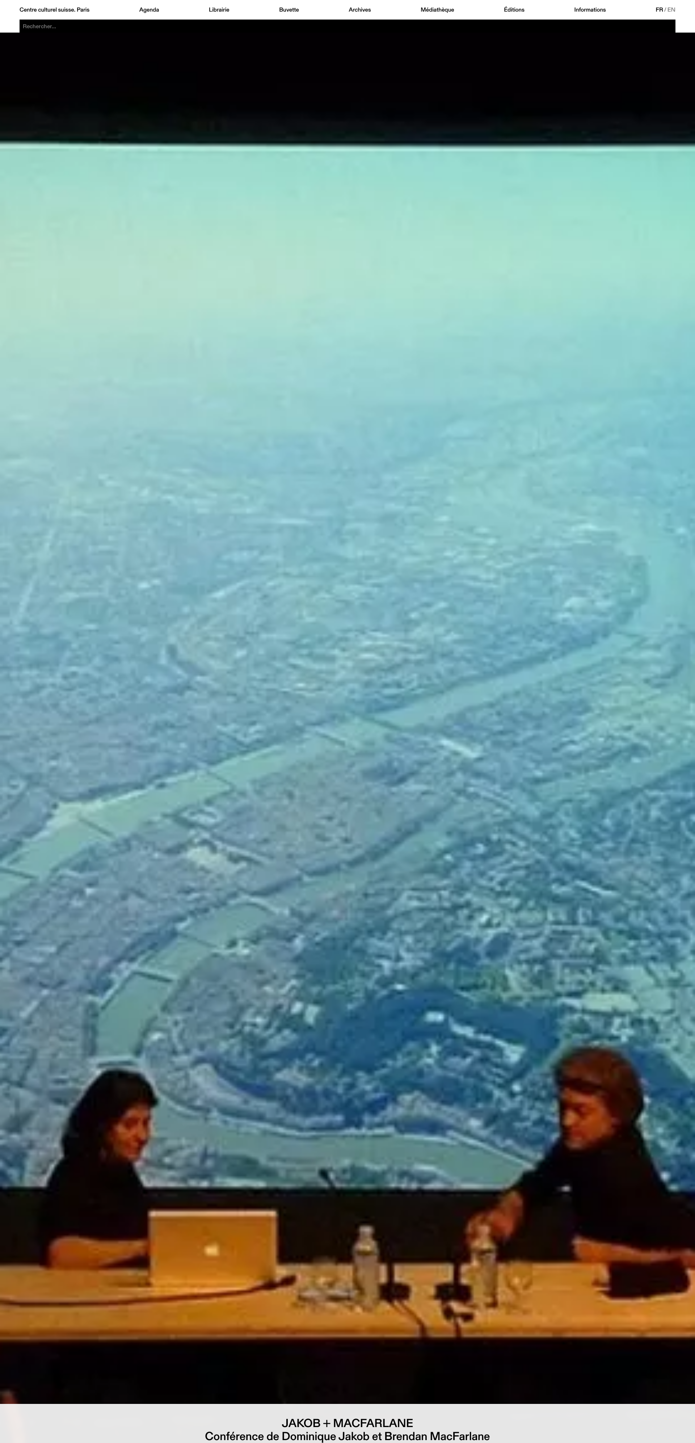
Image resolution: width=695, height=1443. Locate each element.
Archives (360, 10)
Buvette (289, 10)
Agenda (149, 10)
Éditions (514, 10)
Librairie (219, 10)
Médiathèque (437, 10)
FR (660, 10)
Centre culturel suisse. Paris (54, 10)
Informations (590, 10)
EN (671, 10)
